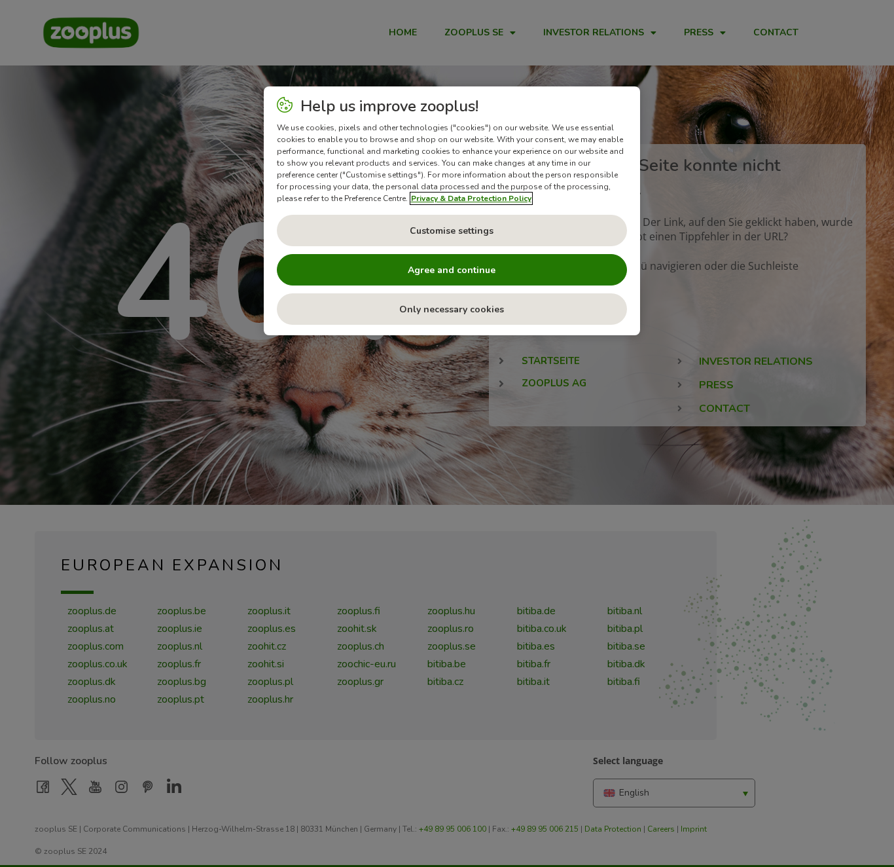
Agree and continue (451, 270)
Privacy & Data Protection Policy (471, 198)
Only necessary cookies (451, 309)
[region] (452, 210)
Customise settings (451, 231)
